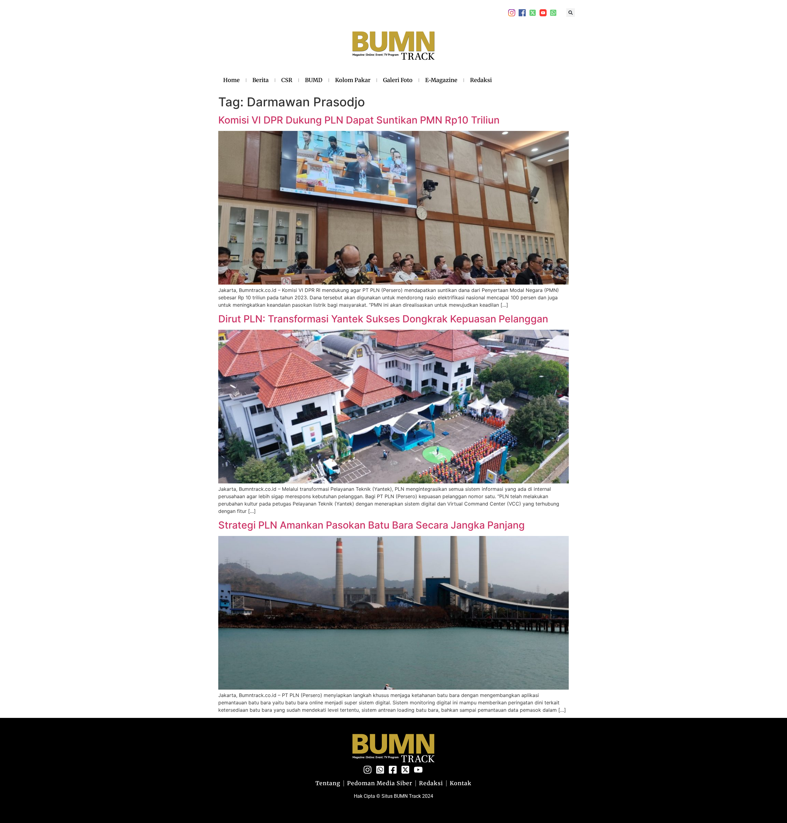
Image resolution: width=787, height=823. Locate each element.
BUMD (313, 80)
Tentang (327, 783)
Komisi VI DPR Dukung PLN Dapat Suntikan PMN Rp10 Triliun (359, 120)
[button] (570, 12)
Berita (260, 80)
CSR (286, 80)
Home (231, 80)
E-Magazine (441, 80)
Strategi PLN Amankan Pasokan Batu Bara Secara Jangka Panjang (371, 525)
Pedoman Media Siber (379, 783)
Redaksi (481, 80)
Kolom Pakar (352, 80)
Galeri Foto (398, 80)
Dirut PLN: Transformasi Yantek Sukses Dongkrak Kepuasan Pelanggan (383, 319)
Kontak (461, 783)
